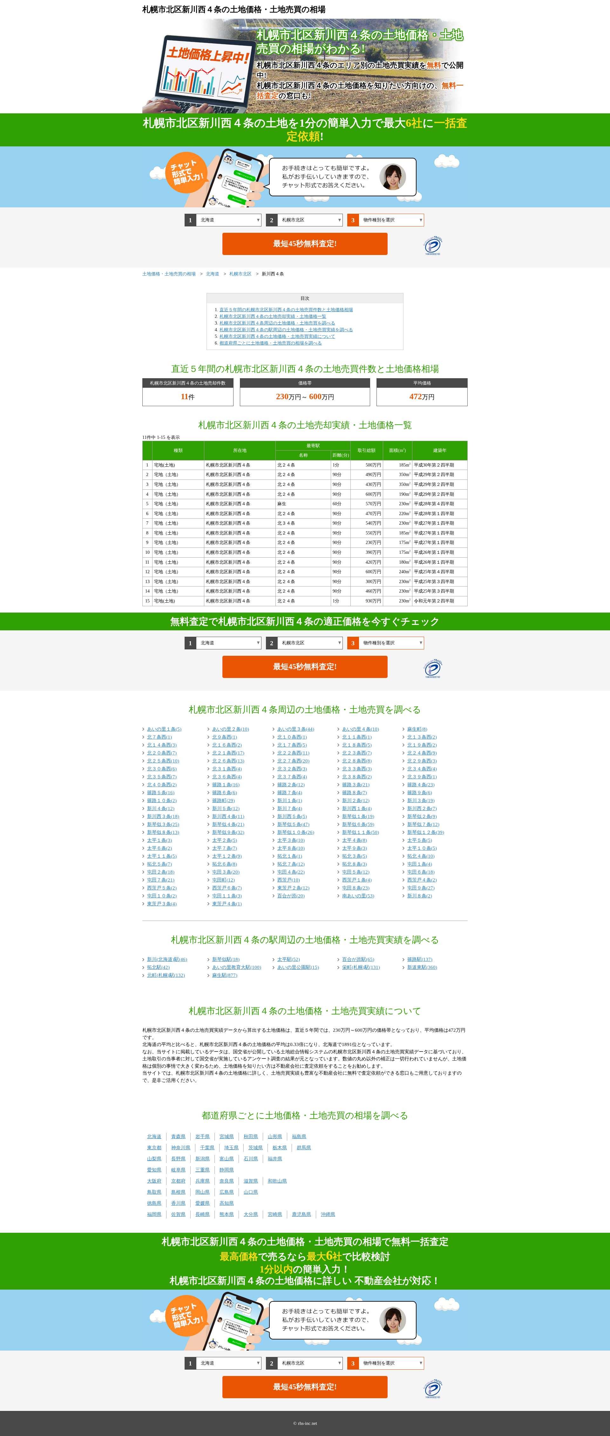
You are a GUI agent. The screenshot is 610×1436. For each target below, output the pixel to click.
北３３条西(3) (357, 768)
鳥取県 (154, 1192)
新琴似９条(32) (228, 832)
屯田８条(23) (355, 887)
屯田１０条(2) (162, 895)
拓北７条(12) (291, 864)
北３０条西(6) (162, 768)
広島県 (227, 1192)
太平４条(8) (354, 840)
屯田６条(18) (421, 872)
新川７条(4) (289, 808)
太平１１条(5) (162, 856)
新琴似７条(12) (423, 824)
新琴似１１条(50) (360, 832)
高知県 (227, 1203)
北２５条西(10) (163, 760)
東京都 (154, 1147)
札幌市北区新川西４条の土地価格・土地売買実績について (277, 336)
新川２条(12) (355, 800)
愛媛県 (202, 1203)
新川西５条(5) (292, 816)
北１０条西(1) (292, 737)
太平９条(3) (354, 848)
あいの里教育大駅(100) (236, 967)
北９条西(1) (224, 737)
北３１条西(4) (227, 768)
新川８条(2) (419, 895)
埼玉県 (231, 1147)
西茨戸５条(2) (162, 887)
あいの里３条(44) (295, 729)
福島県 (299, 1136)
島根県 (178, 1192)
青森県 (178, 1136)
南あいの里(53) (358, 895)
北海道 (154, 1136)
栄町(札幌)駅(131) (361, 967)
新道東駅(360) (422, 967)
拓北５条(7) (159, 864)
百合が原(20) (291, 895)
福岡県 (154, 1214)
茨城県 (255, 1147)
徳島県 (154, 1203)
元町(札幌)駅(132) (166, 975)
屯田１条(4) (419, 864)
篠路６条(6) (224, 792)
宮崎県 (275, 1214)
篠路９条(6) (419, 792)
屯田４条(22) (291, 872)
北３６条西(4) (227, 776)
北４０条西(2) (162, 784)
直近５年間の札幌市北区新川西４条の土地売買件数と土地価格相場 (286, 309)
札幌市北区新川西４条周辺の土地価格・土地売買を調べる (277, 323)
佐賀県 (178, 1214)
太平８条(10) (291, 848)
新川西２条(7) (422, 808)
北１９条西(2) (422, 745)
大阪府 (154, 1181)
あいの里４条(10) (360, 729)
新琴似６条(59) (358, 824)
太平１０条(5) (422, 848)
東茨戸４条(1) (227, 903)
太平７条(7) (224, 848)
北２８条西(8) (357, 760)
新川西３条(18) (163, 816)
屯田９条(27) (421, 887)
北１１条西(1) (357, 737)
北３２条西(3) (292, 768)
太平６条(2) (159, 848)
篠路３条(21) (355, 784)
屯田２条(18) (160, 872)
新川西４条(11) (228, 816)
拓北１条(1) (289, 856)
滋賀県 (251, 1181)
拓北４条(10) (421, 856)
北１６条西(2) (227, 745)
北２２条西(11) (293, 752)
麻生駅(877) (224, 975)
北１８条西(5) (357, 745)
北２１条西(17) (228, 752)
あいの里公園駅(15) (298, 967)
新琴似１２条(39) (425, 832)
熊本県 (227, 1214)
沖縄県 (328, 1214)
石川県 (251, 1158)
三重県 (202, 1169)
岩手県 (202, 1136)
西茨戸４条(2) (422, 879)
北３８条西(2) (357, 776)
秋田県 (251, 1136)
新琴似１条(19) (358, 816)
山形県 (275, 1136)
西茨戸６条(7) (227, 887)
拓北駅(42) (158, 967)
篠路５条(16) (160, 792)
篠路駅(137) (419, 959)
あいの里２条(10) (230, 729)
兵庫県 (202, 1181)
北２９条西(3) (422, 760)
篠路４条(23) (421, 784)
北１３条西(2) (422, 737)
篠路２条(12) (291, 784)
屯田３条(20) (226, 872)
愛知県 (154, 1169)
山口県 (251, 1192)
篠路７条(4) (289, 792)
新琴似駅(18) (226, 959)
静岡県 (227, 1169)
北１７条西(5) (292, 745)
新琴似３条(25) (163, 824)
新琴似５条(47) (293, 824)
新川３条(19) (421, 800)
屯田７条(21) (160, 879)
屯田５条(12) (355, 872)
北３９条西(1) (422, 776)
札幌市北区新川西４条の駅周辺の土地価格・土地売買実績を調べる (286, 329)
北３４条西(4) (422, 768)
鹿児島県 (301, 1214)
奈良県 (227, 1181)
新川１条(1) (289, 800)
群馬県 (304, 1147)
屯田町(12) (223, 879)
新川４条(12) (160, 808)
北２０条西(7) (162, 752)
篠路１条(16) (226, 784)
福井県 (275, 1158)
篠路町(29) (223, 800)
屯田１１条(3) (227, 895)
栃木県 (280, 1147)
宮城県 (227, 1136)
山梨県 (154, 1158)
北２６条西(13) (228, 760)
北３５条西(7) (162, 776)
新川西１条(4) (357, 808)
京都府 (178, 1181)
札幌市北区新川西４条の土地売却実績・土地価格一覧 (273, 316)
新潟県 (202, 1158)
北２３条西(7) (357, 752)
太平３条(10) (291, 840)
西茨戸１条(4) (357, 879)
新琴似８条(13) (163, 832)
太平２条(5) (224, 840)
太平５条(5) (419, 840)
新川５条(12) (226, 808)
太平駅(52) (288, 959)
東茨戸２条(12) (293, 887)
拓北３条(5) (354, 856)
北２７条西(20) (293, 760)
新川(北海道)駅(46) (167, 959)
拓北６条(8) (224, 864)
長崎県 (202, 1214)
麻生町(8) (417, 729)
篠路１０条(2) (162, 800)
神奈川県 (180, 1147)
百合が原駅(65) (358, 959)
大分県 (251, 1214)
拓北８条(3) (354, 864)
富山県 (227, 1158)
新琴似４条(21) (228, 824)
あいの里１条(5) (164, 729)
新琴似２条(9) (422, 816)
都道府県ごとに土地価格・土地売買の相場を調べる (271, 343)
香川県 (178, 1203)
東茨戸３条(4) (162, 903)
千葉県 (207, 1147)
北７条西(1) (159, 737)
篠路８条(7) (354, 792)
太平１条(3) (159, 840)
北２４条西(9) (422, 752)
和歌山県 (277, 1181)
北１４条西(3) (162, 745)
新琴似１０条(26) (295, 832)
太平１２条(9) (227, 856)
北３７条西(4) (292, 776)
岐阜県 (178, 1169)
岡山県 (202, 1192)
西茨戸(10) (288, 879)
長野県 (178, 1158)
